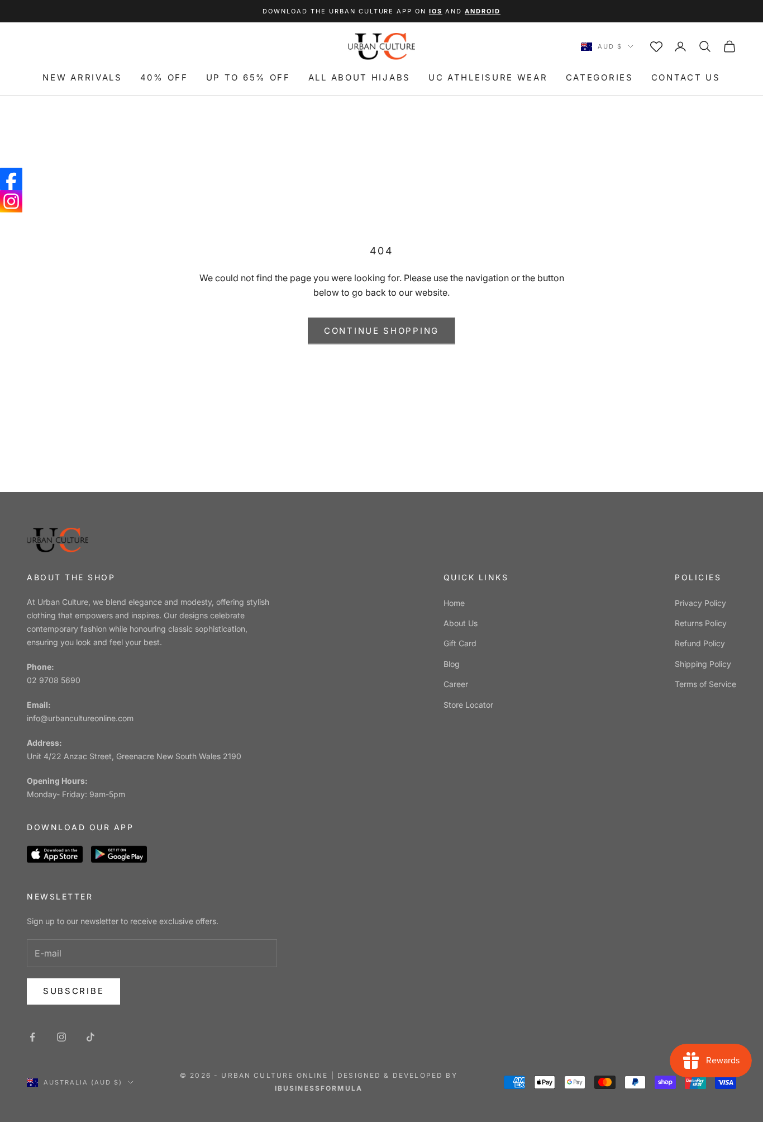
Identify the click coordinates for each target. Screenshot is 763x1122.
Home (454, 603)
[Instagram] (11, 201)
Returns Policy (701, 623)
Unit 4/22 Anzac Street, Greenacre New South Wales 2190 (134, 756)
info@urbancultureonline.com (80, 718)
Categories (599, 77)
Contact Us (686, 77)
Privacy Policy (700, 603)
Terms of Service (705, 684)
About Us (461, 623)
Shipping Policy (703, 664)
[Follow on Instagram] (61, 1037)
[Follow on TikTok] (90, 1037)
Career (456, 684)
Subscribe (73, 991)
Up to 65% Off (248, 77)
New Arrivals (82, 77)
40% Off (164, 77)
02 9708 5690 (53, 680)
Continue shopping (381, 330)
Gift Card (460, 643)
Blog (452, 664)
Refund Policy (700, 643)
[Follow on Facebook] (32, 1037)
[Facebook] (11, 179)
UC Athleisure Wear (488, 77)
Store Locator (468, 704)
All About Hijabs (359, 77)
